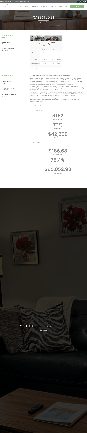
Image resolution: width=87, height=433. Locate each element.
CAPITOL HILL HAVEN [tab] (8, 36)
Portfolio (51, 6)
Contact (67, 6)
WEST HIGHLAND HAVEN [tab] (9, 95)
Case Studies (35, 6)
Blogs (56, 6)
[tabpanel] (58, 53)
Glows (60, 6)
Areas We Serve (43, 6)
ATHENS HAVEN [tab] (6, 42)
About (19, 6)
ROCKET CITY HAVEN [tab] (8, 49)
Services (26, 6)
